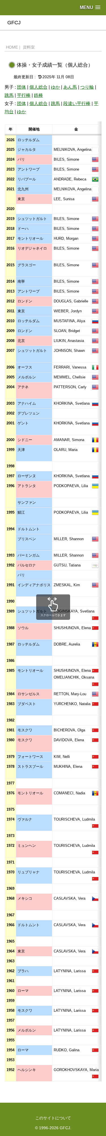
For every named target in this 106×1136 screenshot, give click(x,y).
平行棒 (24, 95)
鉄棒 (38, 95)
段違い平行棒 (76, 103)
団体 (21, 87)
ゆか (55, 87)
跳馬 (9, 95)
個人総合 (38, 87)
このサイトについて (53, 1118)
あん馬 (70, 87)
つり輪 (87, 87)
